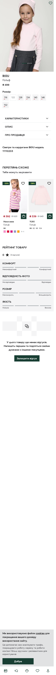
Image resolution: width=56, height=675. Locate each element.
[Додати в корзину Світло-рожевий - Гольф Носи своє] (23, 216)
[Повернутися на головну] (5, 671)
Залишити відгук (27, 358)
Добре (18, 661)
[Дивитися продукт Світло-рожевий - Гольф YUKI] (41, 195)
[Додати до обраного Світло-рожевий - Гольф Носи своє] (23, 183)
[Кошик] (27, 671)
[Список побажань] (37, 671)
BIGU (5, 75)
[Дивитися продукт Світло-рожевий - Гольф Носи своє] (14, 195)
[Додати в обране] (50, 3)
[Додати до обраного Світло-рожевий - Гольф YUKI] (49, 183)
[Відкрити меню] (16, 671)
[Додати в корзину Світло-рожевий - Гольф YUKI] (50, 216)
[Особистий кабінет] (48, 671)
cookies (40, 633)
